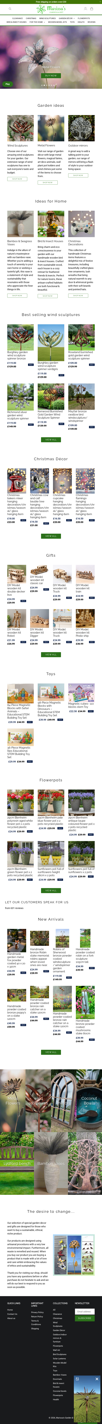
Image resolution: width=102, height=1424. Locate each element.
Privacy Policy (37, 1312)
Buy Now (51, 75)
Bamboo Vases (60, 1375)
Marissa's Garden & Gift (66, 1418)
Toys (55, 1370)
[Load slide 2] (44, 85)
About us (11, 1318)
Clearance (57, 1314)
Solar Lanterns (59, 1358)
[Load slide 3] (47, 85)
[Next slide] (59, 85)
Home (10, 1310)
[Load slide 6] (54, 85)
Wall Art (56, 1350)
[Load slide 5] (51, 85)
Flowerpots (58, 1346)
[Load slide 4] (49, 85)
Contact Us (12, 1314)
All (54, 1310)
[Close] (97, 1379)
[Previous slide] (37, 85)
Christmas (57, 1318)
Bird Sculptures (59, 1354)
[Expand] (77, 1379)
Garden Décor (59, 1330)
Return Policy (37, 1316)
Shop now (78, 296)
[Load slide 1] (42, 85)
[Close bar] (100, 1)
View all (51, 439)
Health (56, 1399)
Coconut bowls (59, 1391)
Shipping (35, 1328)
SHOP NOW (17, 179)
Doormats (57, 1379)
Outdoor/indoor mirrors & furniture (60, 1338)
